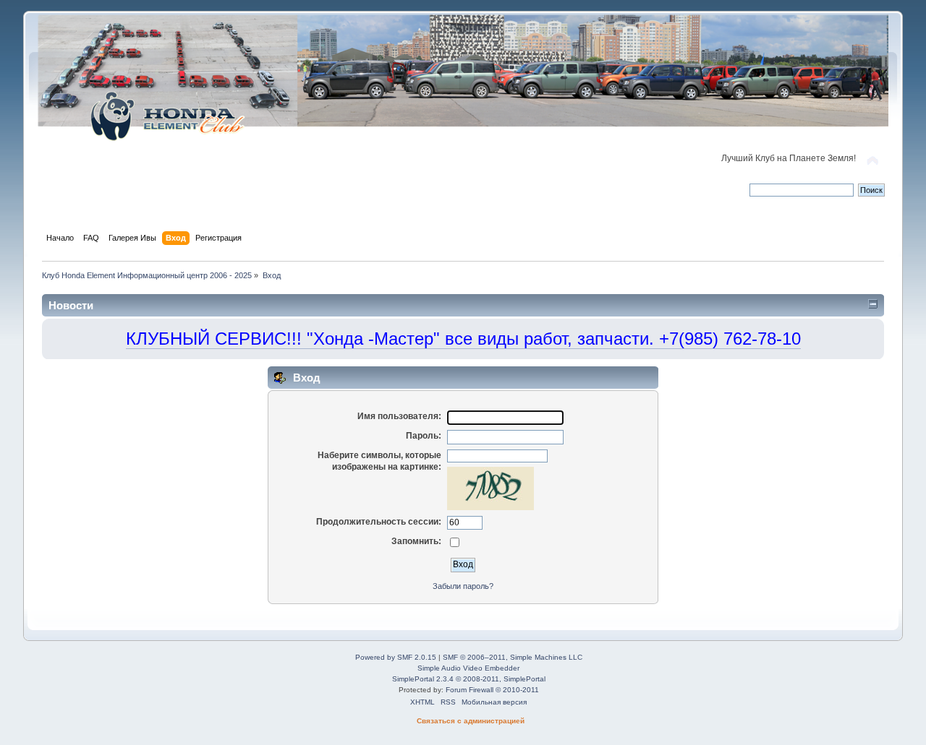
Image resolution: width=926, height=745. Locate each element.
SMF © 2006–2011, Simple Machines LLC (512, 657)
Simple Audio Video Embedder (468, 668)
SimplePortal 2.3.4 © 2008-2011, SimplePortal (468, 679)
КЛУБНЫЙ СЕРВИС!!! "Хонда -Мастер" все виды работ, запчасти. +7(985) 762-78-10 (463, 338)
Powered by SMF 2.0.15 (395, 657)
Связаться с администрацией (470, 721)
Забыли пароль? (463, 586)
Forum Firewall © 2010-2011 (492, 690)
